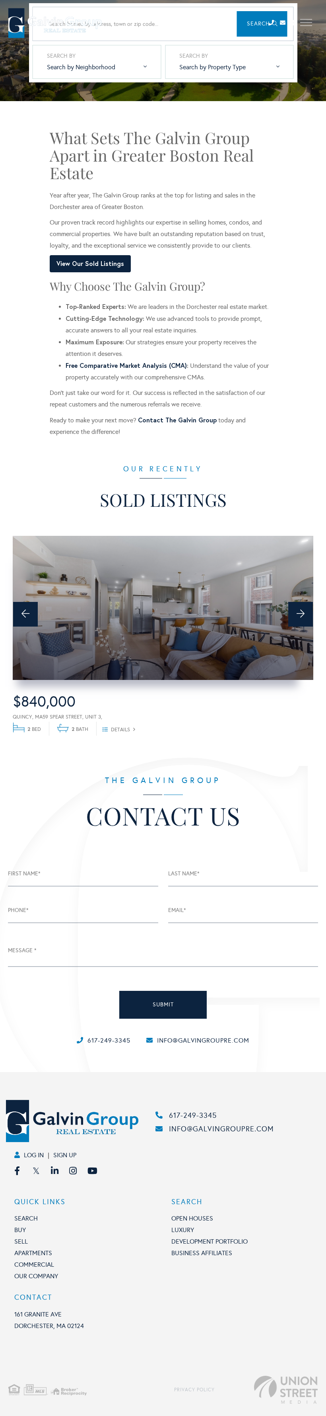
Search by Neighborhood (81, 67)
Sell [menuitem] (21, 1241)
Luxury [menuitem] (182, 1230)
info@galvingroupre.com (203, 1040)
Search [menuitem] (26, 1218)
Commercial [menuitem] (34, 1264)
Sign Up (64, 1155)
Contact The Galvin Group (177, 420)
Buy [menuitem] (20, 1230)
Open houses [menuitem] (192, 1218)
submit (163, 1004)
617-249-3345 (108, 1040)
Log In (34, 1155)
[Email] (285, 23)
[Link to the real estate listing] (163, 608)
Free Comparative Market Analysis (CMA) (126, 365)
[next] (300, 614)
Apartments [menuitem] (33, 1253)
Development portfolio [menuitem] (209, 1241)
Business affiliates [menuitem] (201, 1253)
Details (120, 730)
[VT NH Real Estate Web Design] (266, 1390)
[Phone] (273, 23)
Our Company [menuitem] (36, 1276)
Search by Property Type (212, 67)
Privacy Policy (194, 1390)
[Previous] (25, 614)
